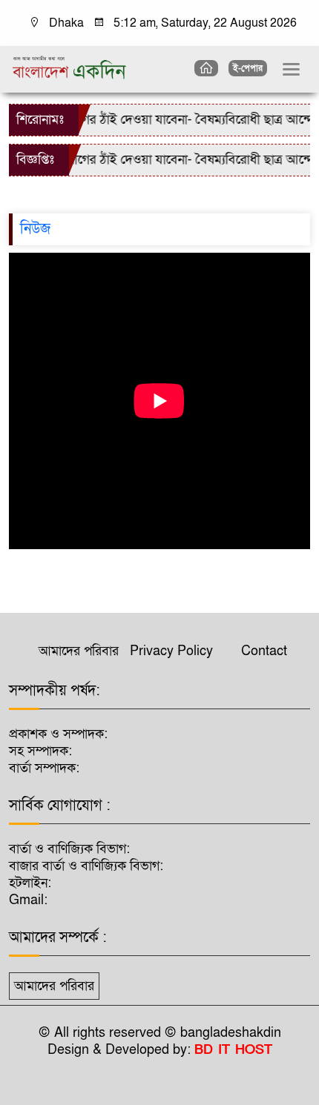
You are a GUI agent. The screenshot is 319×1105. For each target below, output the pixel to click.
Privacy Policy (171, 651)
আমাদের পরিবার (79, 651)
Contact (264, 651)
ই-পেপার (248, 68)
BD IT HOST (233, 1049)
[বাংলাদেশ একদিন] (68, 67)
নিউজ (35, 229)
